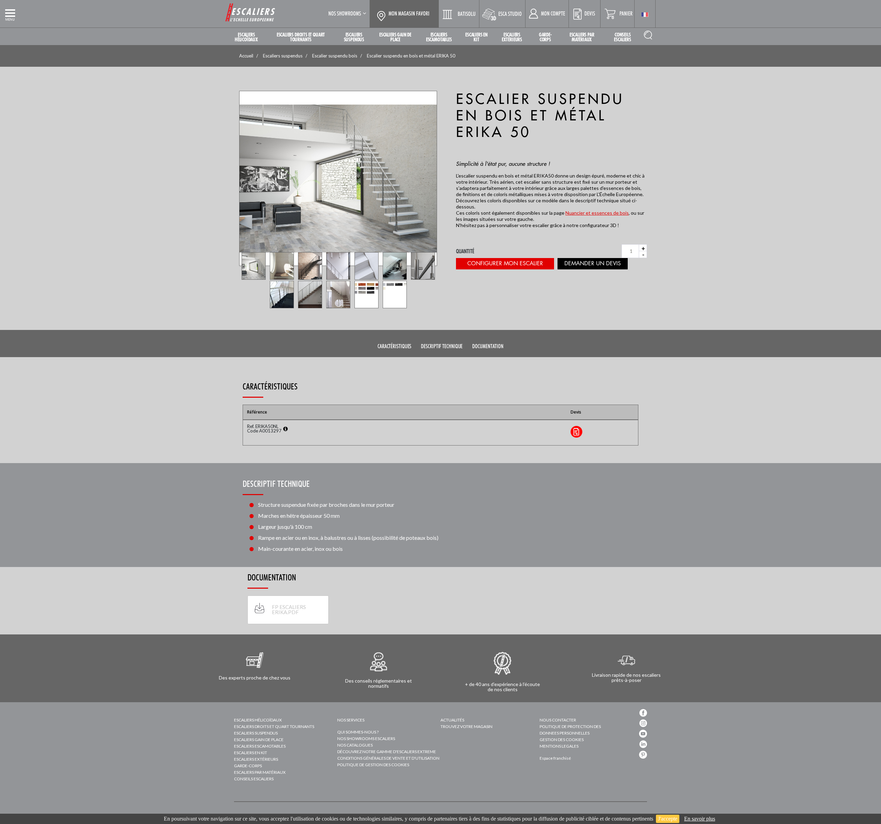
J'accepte (667, 819)
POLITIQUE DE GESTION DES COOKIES (373, 764)
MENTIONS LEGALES (559, 746)
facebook (643, 713)
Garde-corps (248, 765)
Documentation (487, 346)
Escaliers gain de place (259, 739)
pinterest (643, 755)
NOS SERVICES (350, 720)
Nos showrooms (344, 13)
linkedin (643, 744)
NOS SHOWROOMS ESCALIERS (366, 738)
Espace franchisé (555, 758)
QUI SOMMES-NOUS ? (358, 732)
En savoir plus (699, 819)
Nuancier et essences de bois (597, 213)
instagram (643, 723)
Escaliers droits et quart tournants (274, 726)
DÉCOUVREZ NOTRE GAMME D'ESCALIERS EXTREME (386, 751)
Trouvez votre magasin (466, 726)
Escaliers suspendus (256, 733)
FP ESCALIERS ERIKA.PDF (289, 609)
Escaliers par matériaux (260, 772)
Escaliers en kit (250, 752)
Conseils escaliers (254, 778)
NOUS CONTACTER (558, 720)
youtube (643, 734)
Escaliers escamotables (260, 746)
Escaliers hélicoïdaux (258, 720)
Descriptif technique (442, 346)
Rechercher (648, 35)
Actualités (452, 720)
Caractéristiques (394, 346)
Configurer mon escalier (505, 263)
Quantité (465, 251)
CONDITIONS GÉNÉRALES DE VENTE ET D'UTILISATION (388, 758)
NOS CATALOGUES (355, 745)
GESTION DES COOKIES (562, 739)
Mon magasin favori (409, 14)
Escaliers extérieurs (256, 759)
